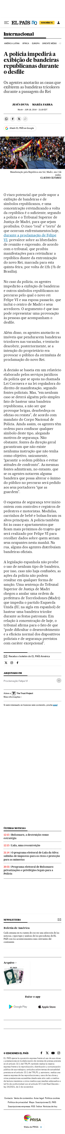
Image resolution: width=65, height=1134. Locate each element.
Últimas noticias (15, 828)
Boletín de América (17, 928)
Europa (36, 43)
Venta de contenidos (23, 1098)
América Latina (12, 43)
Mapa (31, 1102)
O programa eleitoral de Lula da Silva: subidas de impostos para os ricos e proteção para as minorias (32, 856)
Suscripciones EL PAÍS (45, 1102)
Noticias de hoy (50, 1106)
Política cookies (52, 1098)
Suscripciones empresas (19, 1106)
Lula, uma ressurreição (25, 845)
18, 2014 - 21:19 (36, 110)
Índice (39, 1106)
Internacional (19, 34)
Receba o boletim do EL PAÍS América (29, 656)
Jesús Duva (20, 104)
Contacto (8, 1098)
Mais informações (12, 697)
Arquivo (9, 963)
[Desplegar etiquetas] (59, 680)
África (25, 43)
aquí (55, 705)
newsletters (12, 919)
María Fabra (42, 104)
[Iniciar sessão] (58, 23)
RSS (33, 1106)
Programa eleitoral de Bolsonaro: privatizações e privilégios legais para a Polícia (29, 870)
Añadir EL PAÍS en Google (22, 128)
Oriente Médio (49, 43)
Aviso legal (39, 1098)
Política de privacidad (18, 1102)
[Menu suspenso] (6, 23)
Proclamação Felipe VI (16, 680)
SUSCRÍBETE (47, 22)
